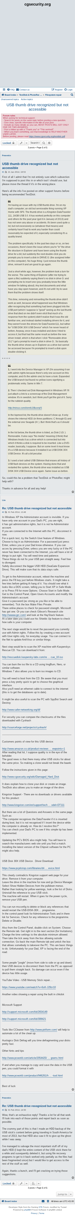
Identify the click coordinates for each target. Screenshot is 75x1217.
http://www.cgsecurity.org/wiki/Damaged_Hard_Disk (30, 776)
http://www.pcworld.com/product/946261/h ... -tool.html (32, 1075)
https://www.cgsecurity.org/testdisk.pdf (47, 136)
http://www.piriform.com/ (43, 1029)
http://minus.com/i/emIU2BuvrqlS (25, 408)
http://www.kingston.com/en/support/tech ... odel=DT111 (33, 805)
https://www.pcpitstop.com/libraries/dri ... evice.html (31, 868)
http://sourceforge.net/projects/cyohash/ (24, 727)
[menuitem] (11, 89)
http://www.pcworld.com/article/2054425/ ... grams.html (32, 1057)
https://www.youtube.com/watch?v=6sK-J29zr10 (29, 987)
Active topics (27, 99)
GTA (40, 1207)
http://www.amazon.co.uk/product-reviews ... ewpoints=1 (33, 748)
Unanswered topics (10, 99)
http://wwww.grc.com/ (14, 615)
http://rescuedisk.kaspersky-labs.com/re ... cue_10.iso (32, 657)
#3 (3, 1110)
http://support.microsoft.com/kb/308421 (24, 1018)
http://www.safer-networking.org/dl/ (21, 709)
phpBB (27, 1210)
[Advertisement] (37, 47)
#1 (3, 172)
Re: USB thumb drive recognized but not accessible (37, 508)
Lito (4, 500)
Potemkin (6, 155)
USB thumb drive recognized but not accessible (37, 107)
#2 (3, 512)
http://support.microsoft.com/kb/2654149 (24, 1011)
